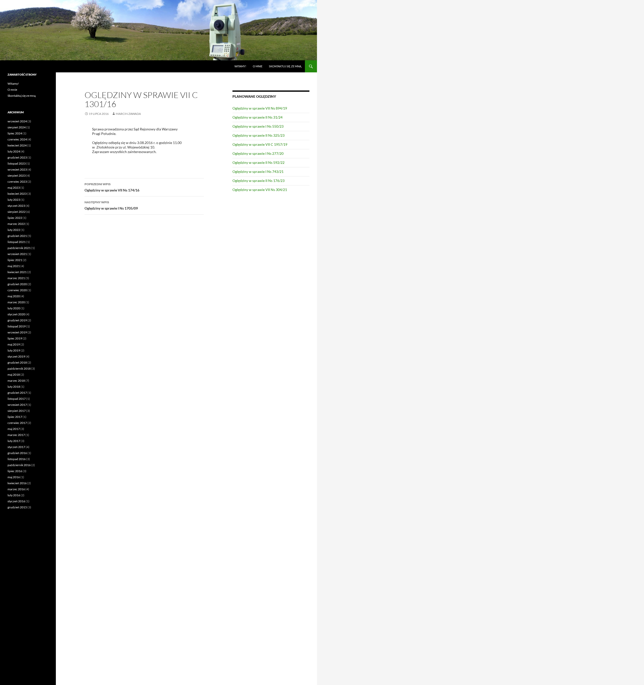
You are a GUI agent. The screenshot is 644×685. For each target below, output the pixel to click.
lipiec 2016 (15, 471)
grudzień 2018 (17, 362)
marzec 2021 (16, 278)
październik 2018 (19, 368)
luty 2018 (14, 386)
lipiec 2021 (15, 260)
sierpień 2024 (17, 127)
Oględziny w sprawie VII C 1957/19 (259, 144)
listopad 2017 (17, 399)
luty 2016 (14, 495)
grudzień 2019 (17, 320)
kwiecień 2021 (17, 272)
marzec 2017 (16, 435)
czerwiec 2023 (17, 181)
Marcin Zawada (128, 114)
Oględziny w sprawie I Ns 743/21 (258, 171)
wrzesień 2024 (17, 121)
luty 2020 (14, 308)
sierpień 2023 (17, 175)
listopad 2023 (17, 163)
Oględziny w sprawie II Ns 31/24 (257, 117)
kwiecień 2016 (17, 483)
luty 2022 (14, 230)
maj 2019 (14, 344)
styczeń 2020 (16, 314)
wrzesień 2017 (17, 405)
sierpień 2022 (17, 212)
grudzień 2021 (17, 236)
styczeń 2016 (16, 501)
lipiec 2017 (15, 417)
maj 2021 (14, 266)
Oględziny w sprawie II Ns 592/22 (258, 162)
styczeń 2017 (16, 447)
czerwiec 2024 (17, 139)
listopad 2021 (17, 242)
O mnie (257, 66)
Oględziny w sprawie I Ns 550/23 (258, 126)
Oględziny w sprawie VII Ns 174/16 (112, 187)
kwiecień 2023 (17, 193)
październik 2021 (19, 248)
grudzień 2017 (17, 393)
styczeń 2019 (16, 356)
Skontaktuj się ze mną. (285, 66)
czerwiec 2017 (17, 423)
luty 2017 (14, 441)
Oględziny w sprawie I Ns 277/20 (258, 153)
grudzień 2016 (17, 453)
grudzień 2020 (17, 284)
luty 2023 (14, 200)
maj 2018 (14, 374)
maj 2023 (14, 187)
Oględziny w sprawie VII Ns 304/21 (259, 189)
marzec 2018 (16, 380)
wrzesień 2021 (17, 254)
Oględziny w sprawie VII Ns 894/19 (259, 108)
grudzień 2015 (17, 507)
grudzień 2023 (17, 157)
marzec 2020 (16, 302)
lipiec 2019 (15, 338)
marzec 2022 (16, 224)
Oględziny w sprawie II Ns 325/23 (258, 135)
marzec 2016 (16, 489)
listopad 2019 (17, 326)
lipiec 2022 (15, 218)
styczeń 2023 (16, 206)
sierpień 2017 (17, 411)
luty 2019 (14, 350)
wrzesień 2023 (17, 169)
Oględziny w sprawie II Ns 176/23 (258, 180)
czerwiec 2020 (17, 290)
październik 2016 (19, 465)
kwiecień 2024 (17, 145)
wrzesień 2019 (17, 332)
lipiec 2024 (15, 133)
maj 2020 (14, 296)
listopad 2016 (17, 459)
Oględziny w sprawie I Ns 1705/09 (111, 205)
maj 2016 (14, 477)
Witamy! (240, 66)
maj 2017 (14, 429)
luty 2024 (14, 151)
